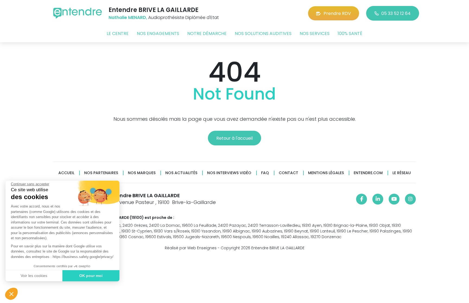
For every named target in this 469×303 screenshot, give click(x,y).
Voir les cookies (34, 275)
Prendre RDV (337, 13)
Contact (288, 173)
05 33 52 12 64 (396, 13)
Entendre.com (368, 173)
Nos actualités (181, 173)
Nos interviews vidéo (229, 173)
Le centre (118, 33)
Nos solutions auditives (263, 33)
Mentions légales (326, 173)
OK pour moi (91, 275)
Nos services (314, 33)
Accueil (66, 173)
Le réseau (401, 173)
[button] (11, 293)
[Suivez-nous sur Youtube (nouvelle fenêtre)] (394, 199)
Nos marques (142, 173)
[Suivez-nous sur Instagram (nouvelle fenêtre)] (410, 199)
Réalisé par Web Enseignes (191, 248)
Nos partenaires (101, 173)
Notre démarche (207, 33)
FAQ (265, 173)
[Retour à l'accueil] (77, 13)
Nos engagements (158, 33)
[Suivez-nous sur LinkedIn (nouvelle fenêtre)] (377, 199)
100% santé (350, 33)
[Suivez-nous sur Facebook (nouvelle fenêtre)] (361, 199)
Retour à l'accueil (234, 138)
